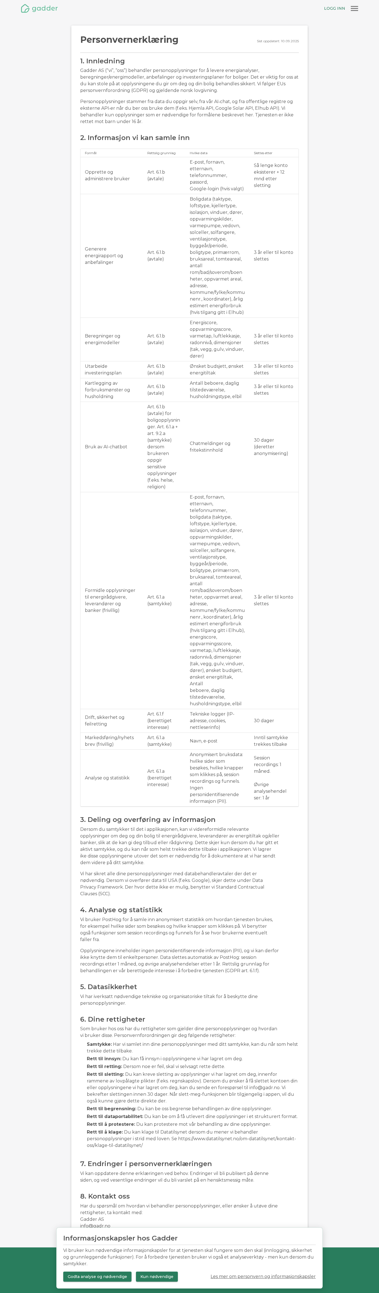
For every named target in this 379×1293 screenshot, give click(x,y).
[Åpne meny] (354, 8)
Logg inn (334, 8)
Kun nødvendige (156, 1276)
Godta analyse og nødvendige (97, 1276)
